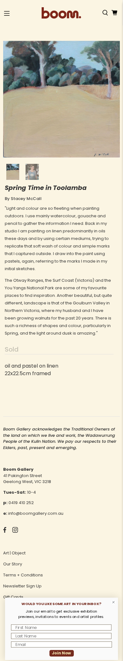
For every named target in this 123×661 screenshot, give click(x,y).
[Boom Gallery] (61, 13)
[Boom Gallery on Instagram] (15, 531)
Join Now (61, 653)
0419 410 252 (21, 503)
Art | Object (14, 553)
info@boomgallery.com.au (35, 513)
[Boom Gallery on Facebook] (5, 531)
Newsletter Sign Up (22, 586)
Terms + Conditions (23, 575)
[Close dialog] (113, 602)
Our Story (12, 564)
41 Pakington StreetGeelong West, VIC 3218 (27, 479)
